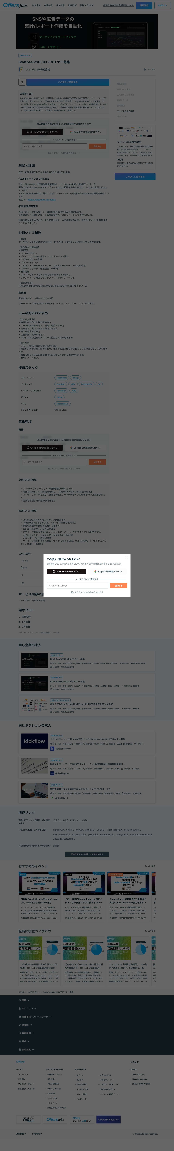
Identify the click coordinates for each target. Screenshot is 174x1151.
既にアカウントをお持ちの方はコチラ (87, 592)
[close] (127, 557)
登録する (118, 585)
